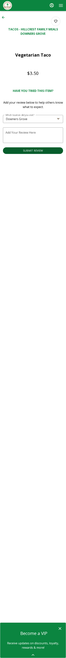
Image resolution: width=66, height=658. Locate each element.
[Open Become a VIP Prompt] (33, 655)
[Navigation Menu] (61, 5)
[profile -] (52, 5)
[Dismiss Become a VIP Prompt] (60, 628)
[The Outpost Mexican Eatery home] (19, 5)
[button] (4, 17)
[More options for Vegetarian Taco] (55, 21)
